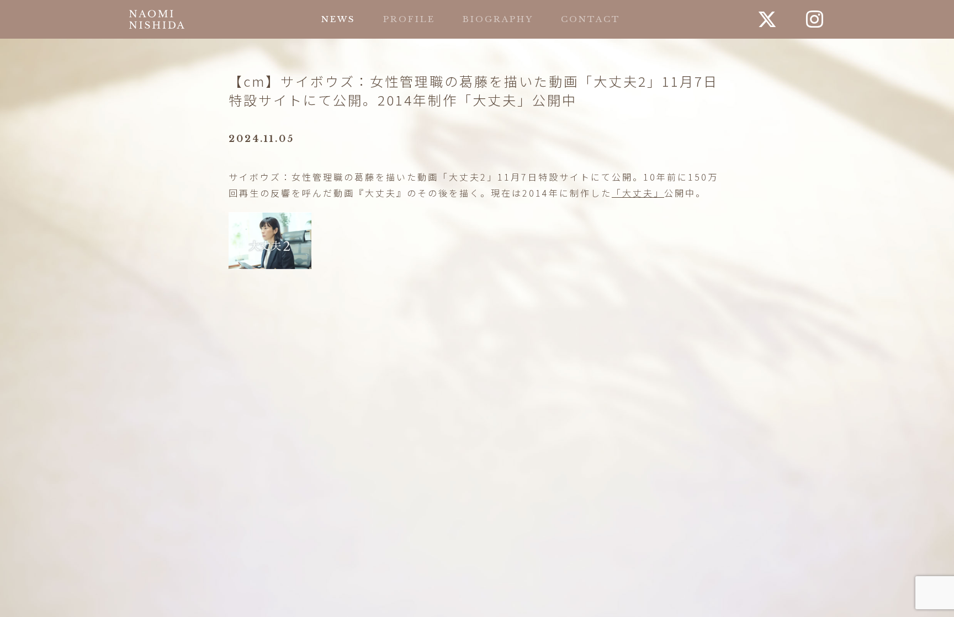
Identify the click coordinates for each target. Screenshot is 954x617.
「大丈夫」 (638, 192)
